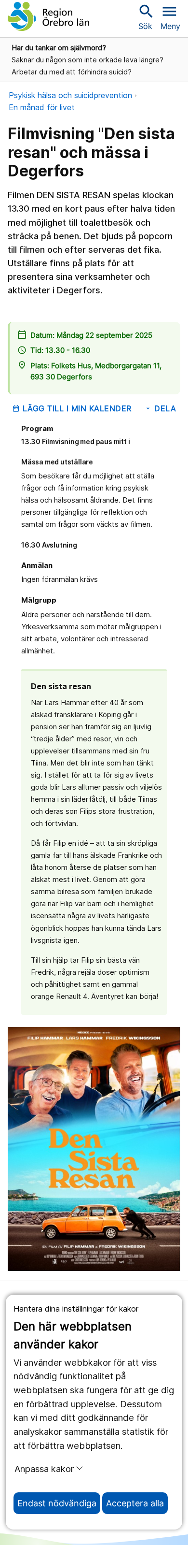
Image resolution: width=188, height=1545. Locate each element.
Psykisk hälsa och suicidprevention (70, 95)
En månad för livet (42, 107)
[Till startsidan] (48, 16)
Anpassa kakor (44, 1468)
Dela (160, 408)
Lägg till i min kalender (72, 408)
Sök (145, 16)
